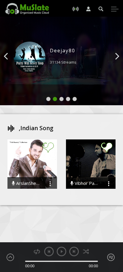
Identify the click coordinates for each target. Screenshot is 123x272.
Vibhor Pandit (86, 183)
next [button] (74, 251)
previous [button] (49, 251)
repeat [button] (37, 251)
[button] (12, 65)
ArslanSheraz (28, 183)
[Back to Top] (114, 233)
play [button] (61, 251)
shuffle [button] (86, 251)
